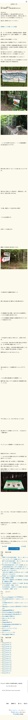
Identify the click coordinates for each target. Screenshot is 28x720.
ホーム (2, 7)
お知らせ (8, 7)
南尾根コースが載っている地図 (9, 26)
